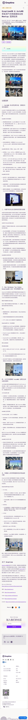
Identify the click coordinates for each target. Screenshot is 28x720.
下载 (17, 670)
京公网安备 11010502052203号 (8, 704)
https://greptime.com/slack (11, 598)
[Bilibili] (8, 642)
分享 (3, 42)
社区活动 (8, 42)
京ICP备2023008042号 (6, 703)
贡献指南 (5, 682)
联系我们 (17, 682)
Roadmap (5, 680)
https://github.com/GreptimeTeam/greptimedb (12, 586)
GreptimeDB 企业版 (6, 668)
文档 (17, 668)
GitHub (4, 678)
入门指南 (5, 684)
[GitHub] (4, 642)
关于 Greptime (18, 678)
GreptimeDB (22, 569)
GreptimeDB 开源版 (6, 670)
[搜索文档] (24, 8)
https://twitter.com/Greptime (11, 595)
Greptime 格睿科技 (6, 565)
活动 (7, 7)
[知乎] (11, 642)
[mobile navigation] (23, 2)
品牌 (17, 680)
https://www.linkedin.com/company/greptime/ (16, 601)
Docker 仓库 (18, 672)
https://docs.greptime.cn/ (10, 592)
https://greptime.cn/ (9, 589)
